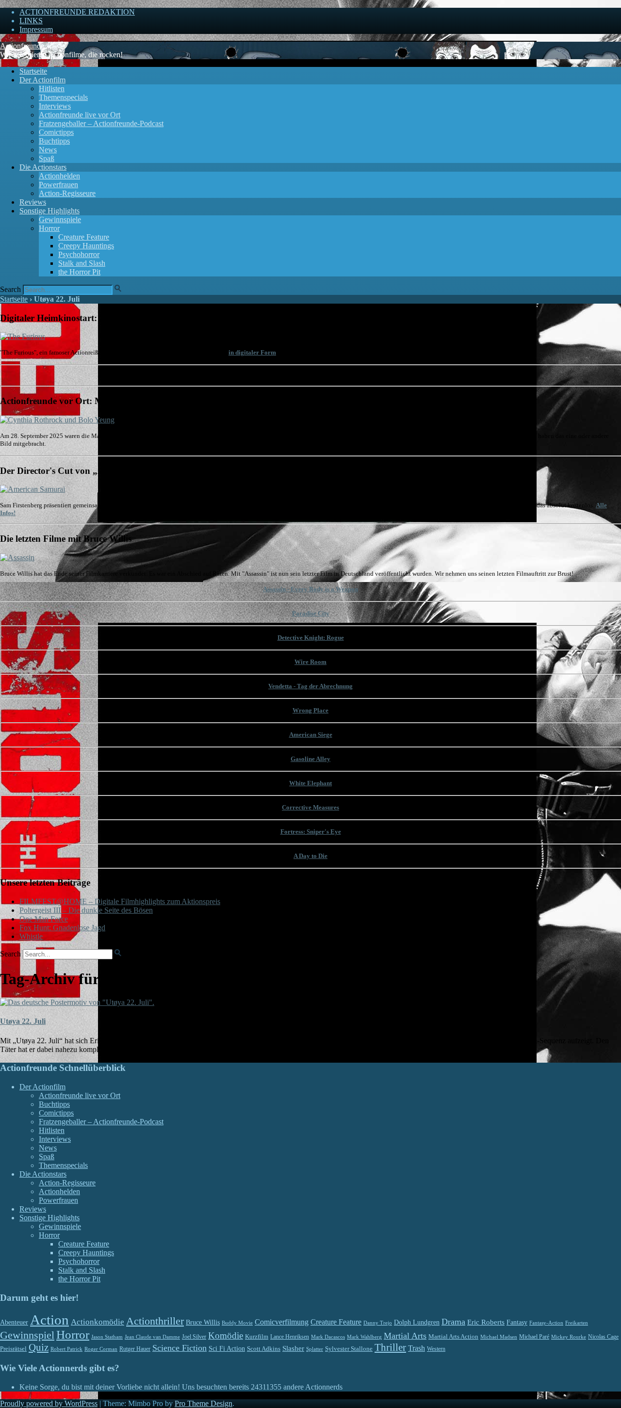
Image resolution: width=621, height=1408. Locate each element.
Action (49, 1319)
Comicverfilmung (282, 1322)
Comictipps (56, 132)
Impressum (36, 29)
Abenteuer (14, 1322)
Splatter (314, 1349)
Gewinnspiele (60, 219)
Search (10, 289)
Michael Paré (534, 1336)
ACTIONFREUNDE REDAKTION (77, 12)
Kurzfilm (256, 1336)
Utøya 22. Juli (23, 1021)
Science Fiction (179, 1348)
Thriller (390, 1347)
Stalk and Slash (81, 263)
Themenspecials (63, 97)
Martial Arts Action (453, 1336)
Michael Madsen (498, 1337)
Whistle (31, 936)
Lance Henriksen (289, 1336)
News (48, 150)
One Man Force (43, 919)
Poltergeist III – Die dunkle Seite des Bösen (86, 910)
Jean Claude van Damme (152, 1337)
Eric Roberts (486, 1322)
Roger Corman (100, 1349)
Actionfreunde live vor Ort (79, 115)
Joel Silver (194, 1337)
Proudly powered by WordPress (49, 1403)
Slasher (293, 1348)
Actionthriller (155, 1321)
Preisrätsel (13, 1348)
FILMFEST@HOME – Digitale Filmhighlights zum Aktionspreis (119, 901)
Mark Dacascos (328, 1337)
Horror (49, 228)
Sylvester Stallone (349, 1348)
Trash (416, 1348)
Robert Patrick (66, 1349)
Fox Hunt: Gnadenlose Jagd (62, 927)
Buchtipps (54, 141)
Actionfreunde (22, 46)
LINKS (31, 20)
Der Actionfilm (42, 80)
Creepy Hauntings (86, 246)
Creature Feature (83, 237)
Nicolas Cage (603, 1336)
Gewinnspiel (27, 1335)
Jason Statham (107, 1337)
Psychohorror (78, 254)
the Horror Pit (79, 272)
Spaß (46, 158)
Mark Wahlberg (364, 1337)
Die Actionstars (42, 167)
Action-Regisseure (67, 193)
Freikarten (576, 1323)
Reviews (32, 202)
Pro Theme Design (203, 1403)
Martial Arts (405, 1336)
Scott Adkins (263, 1348)
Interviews (55, 106)
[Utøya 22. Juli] (77, 1002)
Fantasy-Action (546, 1323)
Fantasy (517, 1322)
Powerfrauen (58, 184)
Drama (453, 1322)
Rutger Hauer (134, 1348)
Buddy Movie (237, 1323)
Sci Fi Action (227, 1348)
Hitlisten (52, 88)
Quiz (39, 1347)
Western (436, 1349)
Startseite (33, 71)
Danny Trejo (377, 1323)
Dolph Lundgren (417, 1322)
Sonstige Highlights (49, 211)
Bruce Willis (203, 1322)
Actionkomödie (97, 1322)
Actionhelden (59, 176)
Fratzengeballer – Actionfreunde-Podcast (101, 123)
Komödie (225, 1335)
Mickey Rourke (568, 1337)
